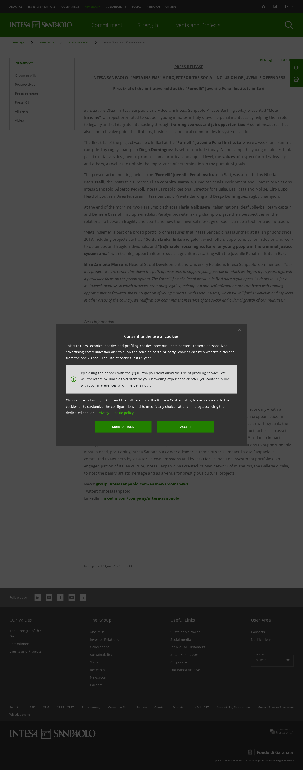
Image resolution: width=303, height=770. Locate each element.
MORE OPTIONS (123, 427)
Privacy (104, 412)
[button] (239, 330)
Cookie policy (123, 412)
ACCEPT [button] (185, 427)
